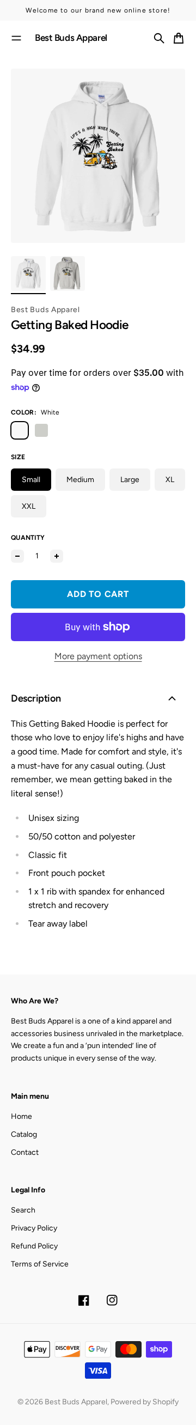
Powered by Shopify (145, 1401)
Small (31, 479)
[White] (19, 430)
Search (23, 1210)
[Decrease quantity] (17, 556)
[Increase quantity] (56, 556)
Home (21, 1116)
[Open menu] (16, 38)
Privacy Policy (34, 1228)
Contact (25, 1152)
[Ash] (41, 430)
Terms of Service (40, 1264)
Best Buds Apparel (45, 309)
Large (129, 479)
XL (170, 479)
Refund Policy (34, 1246)
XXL (28, 506)
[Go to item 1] (28, 273)
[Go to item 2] (67, 273)
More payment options (98, 656)
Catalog (24, 1134)
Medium (80, 479)
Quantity (28, 537)
